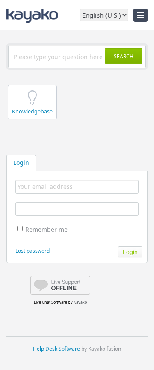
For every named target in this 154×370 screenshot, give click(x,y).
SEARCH (123, 56)
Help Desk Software (56, 348)
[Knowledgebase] (33, 119)
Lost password (32, 250)
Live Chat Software (50, 302)
